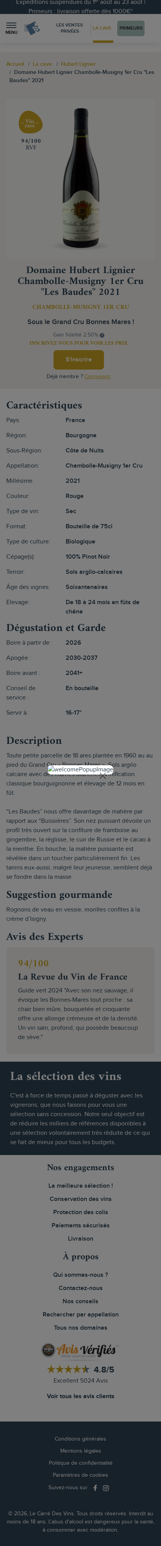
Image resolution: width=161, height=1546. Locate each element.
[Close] (102, 775)
